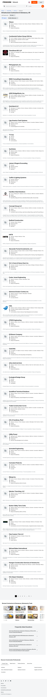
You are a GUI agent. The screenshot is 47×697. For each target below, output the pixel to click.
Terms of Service (3, 687)
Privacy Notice (3, 685)
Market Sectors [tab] (12, 663)
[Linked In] (1, 680)
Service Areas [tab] (29, 663)
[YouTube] (10, 680)
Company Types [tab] (5, 663)
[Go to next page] (31, 596)
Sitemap (2, 692)
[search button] (42, 6)
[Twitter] (5, 680)
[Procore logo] (7, 2)
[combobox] (34, 6)
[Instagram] (8, 680)
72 (28, 596)
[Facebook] (3, 681)
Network (15, 2)
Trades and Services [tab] (21, 663)
